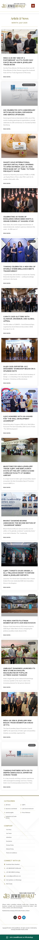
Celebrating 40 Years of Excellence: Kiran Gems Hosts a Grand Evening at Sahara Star (18, 219)
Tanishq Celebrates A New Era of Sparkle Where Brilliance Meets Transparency (19, 268)
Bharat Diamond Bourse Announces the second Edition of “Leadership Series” (19, 523)
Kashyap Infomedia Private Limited (19, 910)
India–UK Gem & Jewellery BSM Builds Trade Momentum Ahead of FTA (18, 722)
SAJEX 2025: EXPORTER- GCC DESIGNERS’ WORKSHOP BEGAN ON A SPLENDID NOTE (19, 368)
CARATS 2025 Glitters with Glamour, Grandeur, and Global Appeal (18, 318)
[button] (33, 6)
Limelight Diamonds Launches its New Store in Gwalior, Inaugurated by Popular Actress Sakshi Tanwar (19, 671)
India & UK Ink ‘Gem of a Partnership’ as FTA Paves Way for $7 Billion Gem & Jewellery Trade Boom (18, 61)
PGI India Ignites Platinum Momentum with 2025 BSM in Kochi (19, 622)
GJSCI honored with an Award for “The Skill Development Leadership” (18, 418)
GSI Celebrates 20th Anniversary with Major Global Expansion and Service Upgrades (19, 112)
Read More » (7, 76)
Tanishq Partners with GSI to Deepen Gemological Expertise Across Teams (17, 772)
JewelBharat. (17, 928)
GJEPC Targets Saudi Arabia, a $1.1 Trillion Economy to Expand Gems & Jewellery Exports (18, 573)
